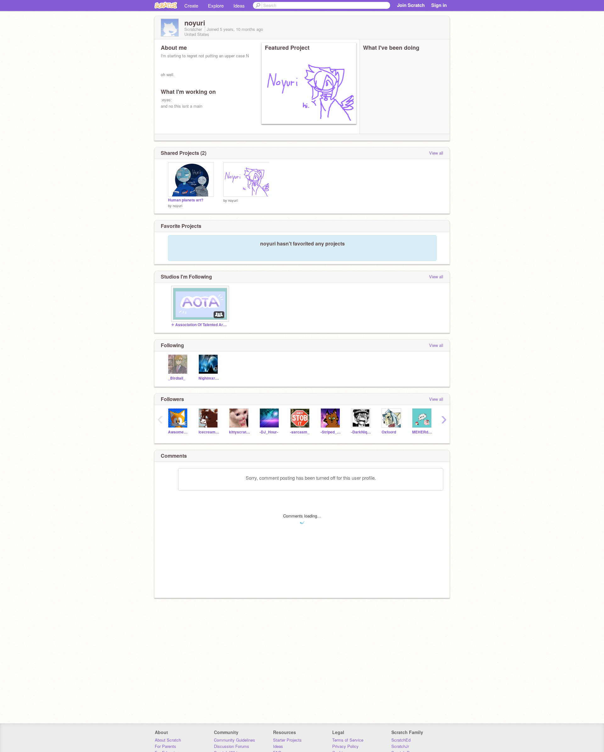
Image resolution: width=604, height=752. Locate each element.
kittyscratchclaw (239, 432)
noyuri (177, 205)
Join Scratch (411, 5)
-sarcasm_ (300, 432)
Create (191, 5)
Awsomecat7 (178, 432)
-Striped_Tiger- (331, 432)
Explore (216, 5)
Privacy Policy (345, 746)
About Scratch (168, 740)
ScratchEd (401, 740)
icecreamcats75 (209, 432)
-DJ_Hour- (269, 432)
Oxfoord (389, 432)
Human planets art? (185, 200)
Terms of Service (347, 740)
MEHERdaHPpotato (422, 432)
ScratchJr (400, 746)
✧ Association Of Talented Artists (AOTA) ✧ (199, 324)
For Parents (165, 746)
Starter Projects (287, 740)
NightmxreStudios (209, 378)
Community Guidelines (234, 740)
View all (436, 153)
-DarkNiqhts (361, 432)
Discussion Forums (231, 746)
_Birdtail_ (176, 378)
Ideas (239, 5)
